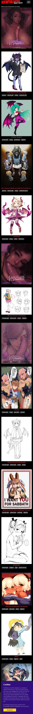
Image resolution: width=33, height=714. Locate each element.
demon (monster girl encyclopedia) (16, 92)
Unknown (16, 409)
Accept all (10, 710)
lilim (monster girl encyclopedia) (16, 315)
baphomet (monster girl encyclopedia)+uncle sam (16, 510)
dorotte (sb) (16, 565)
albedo (16, 656)
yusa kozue (16, 236)
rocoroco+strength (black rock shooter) (16, 606)
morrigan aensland (16, 137)
